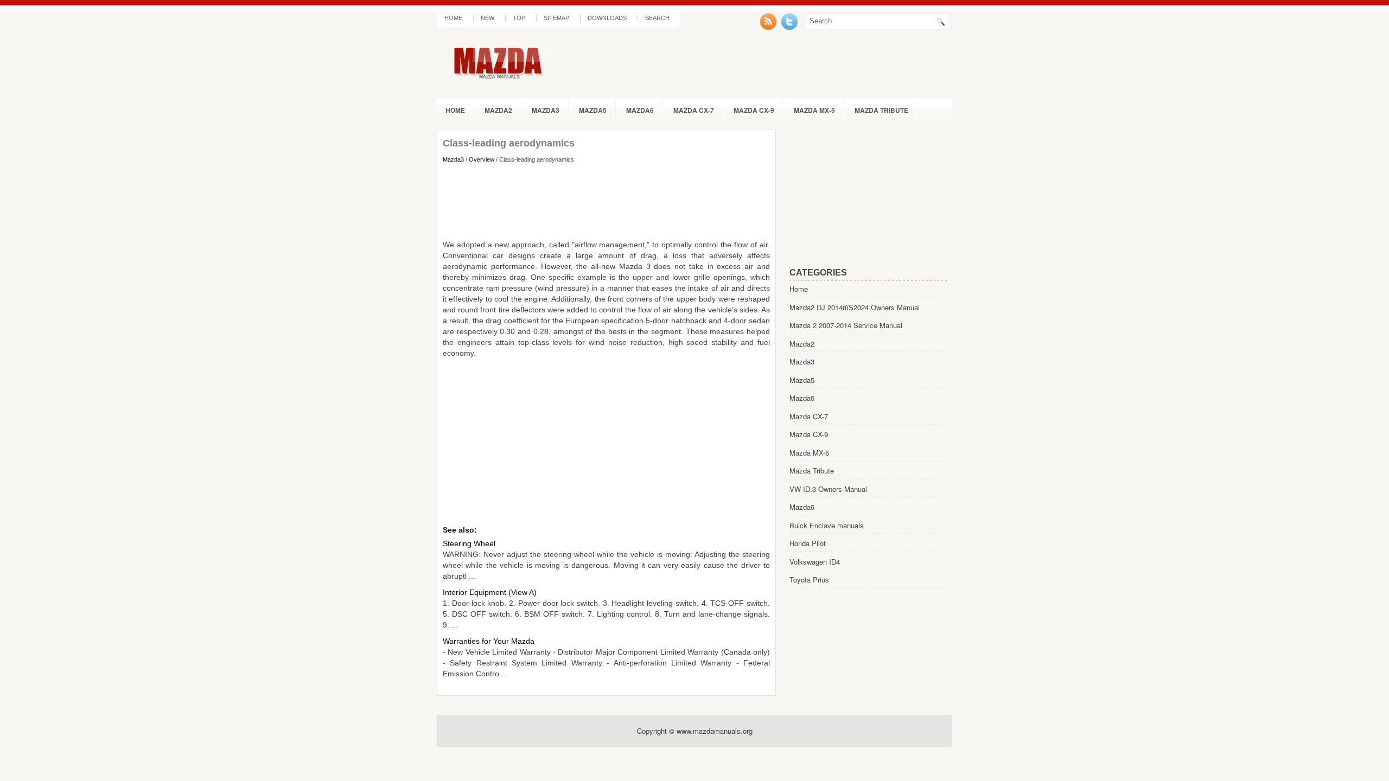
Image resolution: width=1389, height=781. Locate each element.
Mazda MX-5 (814, 110)
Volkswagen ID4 (814, 561)
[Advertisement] (606, 201)
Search (657, 18)
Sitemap (556, 18)
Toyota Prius (809, 579)
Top (519, 18)
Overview (481, 159)
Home (453, 18)
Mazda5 (593, 110)
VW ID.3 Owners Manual (828, 489)
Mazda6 (640, 110)
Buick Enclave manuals (826, 525)
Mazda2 (498, 110)
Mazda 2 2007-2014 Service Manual (845, 325)
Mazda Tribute (881, 110)
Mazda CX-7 (693, 110)
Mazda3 (545, 110)
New (487, 18)
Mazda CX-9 (754, 110)
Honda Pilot (807, 543)
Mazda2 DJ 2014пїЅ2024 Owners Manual (854, 307)
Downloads (607, 18)
